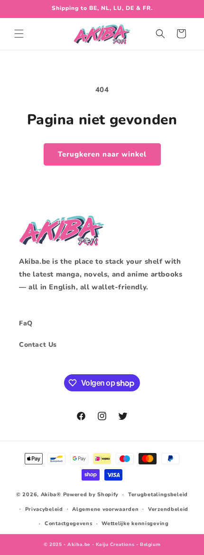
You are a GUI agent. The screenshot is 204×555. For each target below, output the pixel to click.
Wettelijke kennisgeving (135, 523)
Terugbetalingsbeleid (158, 494)
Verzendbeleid (168, 509)
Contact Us (38, 344)
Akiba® (51, 494)
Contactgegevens (69, 523)
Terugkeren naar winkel (102, 154)
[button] (19, 33)
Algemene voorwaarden (105, 509)
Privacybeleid (44, 509)
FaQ (26, 323)
